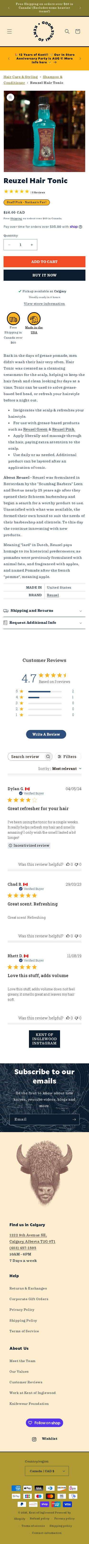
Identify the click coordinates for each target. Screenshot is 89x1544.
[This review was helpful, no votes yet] (68, 864)
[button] (9, 31)
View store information (44, 304)
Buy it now (45, 275)
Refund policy (40, 1518)
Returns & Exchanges (28, 1288)
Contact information (46, 1533)
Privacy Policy (21, 1309)
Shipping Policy (23, 1320)
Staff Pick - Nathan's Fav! (27, 202)
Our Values (19, 1371)
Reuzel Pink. (63, 429)
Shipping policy (61, 1525)
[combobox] (59, 768)
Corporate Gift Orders (28, 1299)
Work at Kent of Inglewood (32, 1393)
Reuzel (53, 595)
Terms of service (33, 1525)
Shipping (16, 218)
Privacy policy (64, 1518)
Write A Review (46, 734)
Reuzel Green (35, 429)
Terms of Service (24, 1331)
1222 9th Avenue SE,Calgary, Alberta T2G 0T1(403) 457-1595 (32, 1241)
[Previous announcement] (9, 8)
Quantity (11, 235)
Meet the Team (22, 1361)
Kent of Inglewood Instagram (44, 1039)
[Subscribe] (74, 1119)
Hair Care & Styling (21, 77)
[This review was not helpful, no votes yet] (76, 864)
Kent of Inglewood (41, 1512)
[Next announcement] (80, 8)
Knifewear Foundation (29, 1404)
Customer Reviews (25, 1382)
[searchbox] (26, 756)
